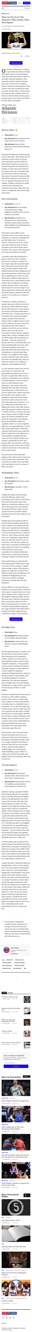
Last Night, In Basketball (12, 1328)
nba (25, 968)
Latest (4, 993)
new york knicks (7, 965)
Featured (10, 993)
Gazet (10, 1330)
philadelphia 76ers (19, 962)
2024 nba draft (17, 968)
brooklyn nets (7, 968)
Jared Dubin (7, 29)
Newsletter (5, 13)
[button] (4, 1323)
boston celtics (19, 960)
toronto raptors (19, 965)
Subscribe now (16, 63)
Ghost (6, 1330)
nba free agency (7, 962)
